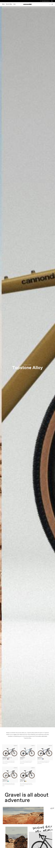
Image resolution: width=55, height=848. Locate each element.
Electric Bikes (9, 4)
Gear (14, 4)
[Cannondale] (27, 4)
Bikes (3, 4)
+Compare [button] (15, 745)
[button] (7, 781)
